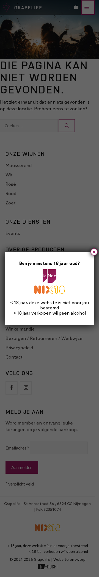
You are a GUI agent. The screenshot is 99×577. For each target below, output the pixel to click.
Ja (45, 276)
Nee (52, 276)
